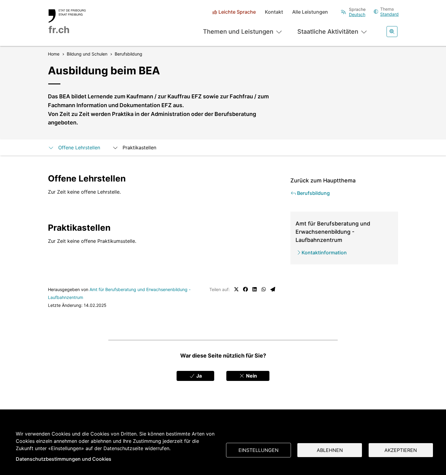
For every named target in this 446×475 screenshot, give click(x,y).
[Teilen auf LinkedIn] (254, 289)
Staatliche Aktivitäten (327, 31)
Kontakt (274, 12)
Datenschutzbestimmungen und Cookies (63, 459)
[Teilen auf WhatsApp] (263, 289)
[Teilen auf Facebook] (245, 289)
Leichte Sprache (237, 12)
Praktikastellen (139, 147)
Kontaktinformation (324, 252)
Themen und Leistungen (238, 31)
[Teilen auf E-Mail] (272, 289)
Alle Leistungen (310, 12)
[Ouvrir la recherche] (392, 31)
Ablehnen (330, 450)
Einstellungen (258, 450)
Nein (251, 376)
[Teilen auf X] (236, 289)
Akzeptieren (400, 450)
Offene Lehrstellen (79, 147)
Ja (198, 376)
